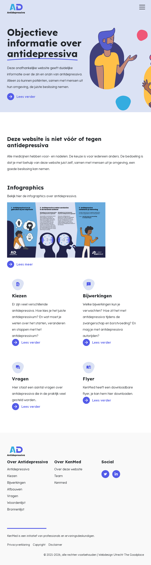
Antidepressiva (18, 469)
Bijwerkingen (16, 483)
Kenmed (60, 483)
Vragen (12, 496)
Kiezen (12, 476)
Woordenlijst (16, 503)
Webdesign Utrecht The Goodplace (121, 555)
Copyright (39, 545)
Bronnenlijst (15, 509)
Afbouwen (14, 489)
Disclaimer (55, 545)
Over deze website (68, 469)
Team (58, 476)
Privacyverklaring (18, 545)
